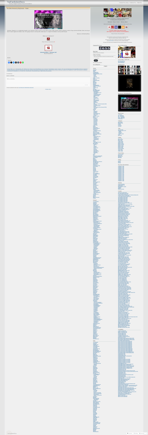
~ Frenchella (95, 376)
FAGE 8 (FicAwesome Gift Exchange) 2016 (125, 347)
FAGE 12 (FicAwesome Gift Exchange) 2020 (125, 350)
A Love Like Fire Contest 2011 (123, 194)
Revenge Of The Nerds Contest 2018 (124, 286)
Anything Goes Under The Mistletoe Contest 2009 (126, 206)
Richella (94, 411)
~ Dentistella (95, 390)
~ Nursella (94, 391)
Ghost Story (95, 131)
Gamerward (95, 249)
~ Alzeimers (95, 146)
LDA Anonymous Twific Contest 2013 (124, 259)
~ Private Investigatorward (97, 223)
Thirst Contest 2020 (121, 311)
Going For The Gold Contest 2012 (123, 249)
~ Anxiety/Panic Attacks (97, 94)
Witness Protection (96, 197)
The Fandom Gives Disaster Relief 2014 (124, 394)
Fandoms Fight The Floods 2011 (123, 384)
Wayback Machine (121, 189)
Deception (94, 89)
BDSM (94, 81)
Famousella (95, 370)
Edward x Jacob (120, 145)
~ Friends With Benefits (97, 130)
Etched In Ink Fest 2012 (122, 337)
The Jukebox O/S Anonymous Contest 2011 (125, 306)
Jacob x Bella (120, 149)
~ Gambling (95, 76)
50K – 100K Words (121, 116)
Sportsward (95, 300)
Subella (94, 421)
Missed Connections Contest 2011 (123, 272)
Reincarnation (95, 166)
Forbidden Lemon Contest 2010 (123, 245)
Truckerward (95, 329)
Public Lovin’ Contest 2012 (122, 285)
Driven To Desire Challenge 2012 (123, 234)
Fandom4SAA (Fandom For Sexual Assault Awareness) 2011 (128, 371)
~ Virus (94, 153)
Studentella (95, 420)
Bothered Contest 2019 (122, 219)
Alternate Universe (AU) (122, 130)
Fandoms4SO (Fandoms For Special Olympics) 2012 (126, 383)
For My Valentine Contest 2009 (123, 241)
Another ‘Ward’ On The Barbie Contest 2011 (125, 204)
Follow (96, 60)
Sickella (94, 415)
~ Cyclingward (95, 308)
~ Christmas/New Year (96, 136)
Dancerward (95, 233)
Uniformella (95, 424)
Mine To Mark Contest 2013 (122, 271)
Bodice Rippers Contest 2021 (123, 217)
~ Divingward (95, 309)
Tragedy (94, 189)
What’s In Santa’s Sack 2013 (122, 395)
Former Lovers (95, 129)
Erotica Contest (120, 236)
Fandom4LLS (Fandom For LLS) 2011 (124, 359)
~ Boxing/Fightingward (96, 305)
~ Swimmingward (96, 321)
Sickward (94, 293)
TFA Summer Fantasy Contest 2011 (124, 301)
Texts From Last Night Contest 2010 (124, 299)
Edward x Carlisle (121, 143)
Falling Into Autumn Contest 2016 (123, 237)
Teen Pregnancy (95, 185)
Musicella (94, 400)
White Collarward (96, 335)
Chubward (94, 220)
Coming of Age (95, 87)
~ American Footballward (97, 302)
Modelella (94, 397)
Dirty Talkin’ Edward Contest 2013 (123, 231)
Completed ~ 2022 (121, 169)
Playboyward (95, 279)
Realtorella (95, 409)
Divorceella (95, 369)
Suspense (94, 184)
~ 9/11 (94, 110)
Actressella (95, 343)
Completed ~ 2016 (121, 174)
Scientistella (95, 413)
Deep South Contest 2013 (122, 228)
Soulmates (95, 180)
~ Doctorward (95, 264)
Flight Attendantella (96, 372)
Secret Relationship (96, 173)
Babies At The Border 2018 (122, 331)
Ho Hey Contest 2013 (121, 251)
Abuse (94, 71)
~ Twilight (119, 131)
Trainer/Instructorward (96, 328)
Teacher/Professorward (97, 327)
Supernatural (95, 182)
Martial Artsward (96, 260)
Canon (119, 134)
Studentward (95, 324)
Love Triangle (95, 157)
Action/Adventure (96, 73)
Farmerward (95, 239)
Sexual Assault (95, 176)
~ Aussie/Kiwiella (96, 374)
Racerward (95, 285)
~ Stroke (94, 108)
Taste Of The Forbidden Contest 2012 (124, 297)
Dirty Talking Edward (96, 90)
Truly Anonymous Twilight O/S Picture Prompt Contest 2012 (127, 316)
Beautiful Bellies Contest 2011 (123, 211)
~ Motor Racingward (96, 314)
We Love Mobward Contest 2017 (123, 324)
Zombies (94, 198)
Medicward (95, 262)
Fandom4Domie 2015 (121, 356)
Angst (94, 78)
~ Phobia (94, 106)
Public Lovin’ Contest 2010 (122, 284)
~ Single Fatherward (96, 232)
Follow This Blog (96, 54)
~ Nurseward (95, 265)
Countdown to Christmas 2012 (123, 335)
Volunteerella (95, 426)
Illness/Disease (95, 143)
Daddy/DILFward (96, 231)
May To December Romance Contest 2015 (125, 267)
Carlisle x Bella (120, 141)
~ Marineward (95, 297)
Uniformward (95, 330)
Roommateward (95, 289)
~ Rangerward (95, 224)
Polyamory (95, 164)
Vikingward (95, 332)
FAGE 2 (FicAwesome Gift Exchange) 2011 (125, 342)
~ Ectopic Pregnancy (96, 190)
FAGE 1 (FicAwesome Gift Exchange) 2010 (125, 341)
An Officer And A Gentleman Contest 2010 (125, 203)
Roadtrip (94, 169)
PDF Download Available (122, 186)
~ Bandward (95, 271)
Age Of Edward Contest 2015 (123, 200)
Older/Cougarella (96, 402)
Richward (94, 288)
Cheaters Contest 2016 (122, 223)
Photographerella (96, 403)
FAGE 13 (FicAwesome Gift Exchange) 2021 (125, 351)
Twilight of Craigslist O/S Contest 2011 (124, 323)
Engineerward (95, 238)
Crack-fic (119, 124)
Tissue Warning (95, 188)
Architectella (95, 345)
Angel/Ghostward (96, 204)
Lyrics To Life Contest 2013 (122, 265)
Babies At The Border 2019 (122, 332)
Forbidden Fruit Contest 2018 (123, 244)
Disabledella (95, 367)
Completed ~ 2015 (121, 175)
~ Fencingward (95, 310)
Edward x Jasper (121, 146)
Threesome (95, 186)
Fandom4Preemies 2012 (122, 369)
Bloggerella (95, 354)
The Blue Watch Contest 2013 (123, 302)
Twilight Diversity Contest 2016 (123, 322)
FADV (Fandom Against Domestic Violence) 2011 (126, 338)
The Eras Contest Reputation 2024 (123, 304)
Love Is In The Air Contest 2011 (123, 262)
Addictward (95, 203)
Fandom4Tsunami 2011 (122, 375)
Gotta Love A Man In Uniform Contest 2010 (125, 250)
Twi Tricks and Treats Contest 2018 (124, 320)
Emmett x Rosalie (121, 148)
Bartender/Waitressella (97, 351)
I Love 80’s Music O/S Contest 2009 (124, 252)
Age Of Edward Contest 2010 (123, 198)
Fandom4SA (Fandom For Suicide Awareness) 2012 (126, 370)
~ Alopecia (95, 144)
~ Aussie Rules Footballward (97, 303)
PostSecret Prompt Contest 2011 (123, 283)
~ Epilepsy (94, 101)
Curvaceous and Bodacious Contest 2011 (125, 226)
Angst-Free (95, 79)
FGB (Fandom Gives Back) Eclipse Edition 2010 (126, 389)
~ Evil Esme (95, 121)
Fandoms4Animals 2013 (122, 381)
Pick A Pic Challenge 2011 (122, 279)
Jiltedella (94, 383)
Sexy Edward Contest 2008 (122, 290)
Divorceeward (95, 236)
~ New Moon (120, 132)
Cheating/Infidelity (96, 85)
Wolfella (94, 430)
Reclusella (95, 410)
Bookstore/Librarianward (97, 216)
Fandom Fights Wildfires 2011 (123, 380)
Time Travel (95, 187)
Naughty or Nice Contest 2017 (123, 273)
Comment (86, 84)
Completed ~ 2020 (121, 171)
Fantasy (94, 126)
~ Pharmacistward (96, 266)
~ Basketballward (96, 304)
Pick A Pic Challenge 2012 (122, 280)
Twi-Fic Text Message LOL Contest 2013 (124, 318)
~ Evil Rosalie (95, 125)
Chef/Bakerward (95, 219)
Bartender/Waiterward (96, 210)
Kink (94, 155)
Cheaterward (95, 218)
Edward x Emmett (121, 144)
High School (95, 134)
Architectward (95, 205)
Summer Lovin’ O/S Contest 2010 (123, 295)
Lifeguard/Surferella (96, 385)
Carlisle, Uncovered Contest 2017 (123, 221)
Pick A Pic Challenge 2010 (122, 278)
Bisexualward (95, 213)
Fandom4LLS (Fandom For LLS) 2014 (124, 361)
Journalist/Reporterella (97, 384)
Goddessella (95, 380)
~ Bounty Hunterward (96, 222)
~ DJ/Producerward (96, 272)
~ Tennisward (95, 322)
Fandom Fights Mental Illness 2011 (123, 379)
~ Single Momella (96, 399)
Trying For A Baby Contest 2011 (123, 317)
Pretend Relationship (96, 165)
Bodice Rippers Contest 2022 (123, 218)
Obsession (95, 160)
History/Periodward (96, 253)
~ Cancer (94, 148)
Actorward (95, 202)
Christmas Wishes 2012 (122, 334)
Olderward (94, 275)
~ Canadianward (95, 245)
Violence (94, 195)
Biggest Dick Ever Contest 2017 (123, 216)
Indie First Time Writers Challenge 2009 (124, 255)
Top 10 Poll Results (121, 62)
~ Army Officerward (96, 296)
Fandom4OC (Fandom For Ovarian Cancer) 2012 (126, 366)
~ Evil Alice (95, 118)
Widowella (94, 429)
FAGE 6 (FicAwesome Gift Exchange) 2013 (125, 345)
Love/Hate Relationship (97, 156)
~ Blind (94, 96)
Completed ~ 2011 (121, 178)
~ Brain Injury (95, 97)
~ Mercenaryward (96, 298)
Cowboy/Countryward (96, 227)
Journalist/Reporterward (97, 257)
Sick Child (94, 177)
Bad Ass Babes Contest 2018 (123, 208)
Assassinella (95, 347)
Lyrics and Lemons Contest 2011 (123, 264)
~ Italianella (95, 377)
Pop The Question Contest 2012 (123, 282)
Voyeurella (95, 427)
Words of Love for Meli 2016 (122, 396)
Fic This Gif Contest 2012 (122, 238)
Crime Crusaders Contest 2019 (123, 225)
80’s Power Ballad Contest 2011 (123, 193)
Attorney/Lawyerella (96, 348)
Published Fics (133, 2)
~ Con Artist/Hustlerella (97, 363)
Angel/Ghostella (95, 344)
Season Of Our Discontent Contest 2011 (124, 288)
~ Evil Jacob (95, 122)
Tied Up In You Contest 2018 (122, 312)
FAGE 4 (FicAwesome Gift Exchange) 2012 (125, 343)
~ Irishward (95, 247)
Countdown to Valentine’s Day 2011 (124, 336)
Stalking (94, 181)
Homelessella (95, 382)
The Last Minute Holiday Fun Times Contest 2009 (126, 307)
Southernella (95, 417)
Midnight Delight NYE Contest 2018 (124, 270)
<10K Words (120, 114)
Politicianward (95, 280)
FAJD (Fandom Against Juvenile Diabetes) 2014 (126, 352)
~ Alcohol (94, 74)
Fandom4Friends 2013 (121, 357)
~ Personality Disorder (96, 105)
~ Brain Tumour (95, 147)
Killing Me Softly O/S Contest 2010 (123, 258)
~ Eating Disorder (96, 100)
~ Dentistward (95, 263)
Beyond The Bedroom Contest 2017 (124, 214)
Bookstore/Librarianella (97, 356)
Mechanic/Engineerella (97, 388)
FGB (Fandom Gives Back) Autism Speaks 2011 (126, 387)
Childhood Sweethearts (97, 86)
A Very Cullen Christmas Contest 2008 (124, 196)
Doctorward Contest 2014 (122, 233)
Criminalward (95, 228)
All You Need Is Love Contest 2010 (123, 202)
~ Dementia (95, 149)
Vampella (94, 425)
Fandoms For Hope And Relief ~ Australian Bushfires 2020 (127, 385)
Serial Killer (95, 175)
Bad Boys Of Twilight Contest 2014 (123, 209)
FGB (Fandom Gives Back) (122, 386)
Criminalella (95, 362)
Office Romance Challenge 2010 (123, 275)
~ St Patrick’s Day (96, 138)
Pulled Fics (139, 2)
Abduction (94, 69)
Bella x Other (120, 140)
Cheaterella (95, 359)
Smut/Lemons (95, 179)
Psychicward (95, 284)
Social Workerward (96, 294)
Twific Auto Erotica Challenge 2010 (123, 321)
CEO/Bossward (95, 217)
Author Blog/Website (121, 185)
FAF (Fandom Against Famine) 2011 (124, 340)
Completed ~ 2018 (121, 172)
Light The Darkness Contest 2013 (123, 260)
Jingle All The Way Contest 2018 (123, 257)
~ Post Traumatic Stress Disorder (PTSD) (100, 107)
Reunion (94, 168)
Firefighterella (95, 371)
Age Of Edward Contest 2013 (123, 199)
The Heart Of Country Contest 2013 (124, 305)
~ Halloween (95, 137)
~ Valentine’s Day (96, 139)
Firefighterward (95, 241)
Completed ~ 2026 (121, 166)
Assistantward (95, 208)
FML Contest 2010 (121, 240)
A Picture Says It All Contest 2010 (123, 195)
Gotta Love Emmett (96, 133)
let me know (111, 40)
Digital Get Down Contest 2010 (123, 229)
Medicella (94, 389)
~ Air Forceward (95, 295)
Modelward (95, 269)
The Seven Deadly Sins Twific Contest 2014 (125, 310)
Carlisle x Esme (120, 142)
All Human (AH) (120, 129)
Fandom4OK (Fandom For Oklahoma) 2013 (125, 367)
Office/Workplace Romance (97, 161)
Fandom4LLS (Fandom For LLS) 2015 (124, 362)
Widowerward (95, 336)
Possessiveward (96, 282)
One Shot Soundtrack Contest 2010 (124, 276)
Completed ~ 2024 (121, 167)
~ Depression (95, 150)
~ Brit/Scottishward (96, 244)
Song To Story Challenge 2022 (123, 294)
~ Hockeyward (95, 312)
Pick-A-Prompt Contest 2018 (122, 281)
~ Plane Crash (95, 114)
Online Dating (95, 163)
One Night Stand (95, 162)
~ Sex (94, 77)
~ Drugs (94, 75)
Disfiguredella (95, 368)
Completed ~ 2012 (121, 177)
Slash (94, 178)
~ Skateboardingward (96, 318)
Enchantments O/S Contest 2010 (123, 235)
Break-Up (94, 83)
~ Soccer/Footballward (96, 320)
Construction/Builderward (97, 221)
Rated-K (119, 161)
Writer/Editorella (95, 431)
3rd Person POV (120, 154)
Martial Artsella (95, 387)
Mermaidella (95, 396)
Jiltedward (94, 256)
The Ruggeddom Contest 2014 (123, 309)
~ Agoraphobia (95, 91)
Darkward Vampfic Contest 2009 (123, 227)
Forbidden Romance (96, 128)
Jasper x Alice (120, 150)
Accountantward (96, 201)
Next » (50, 89)
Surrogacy (95, 183)
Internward (95, 255)
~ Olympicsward (95, 315)
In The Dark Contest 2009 (122, 254)
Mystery (94, 159)
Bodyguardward (95, 215)
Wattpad (119, 188)
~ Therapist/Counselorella (97, 395)
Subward (94, 325)
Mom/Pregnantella (96, 398)
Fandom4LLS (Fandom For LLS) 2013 (124, 360)
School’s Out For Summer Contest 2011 (124, 287)
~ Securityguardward (96, 225)
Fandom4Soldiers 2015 (122, 372)
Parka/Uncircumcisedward (97, 276)
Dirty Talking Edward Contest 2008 (123, 232)
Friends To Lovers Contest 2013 (123, 246)
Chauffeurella (95, 358)
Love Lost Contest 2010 (122, 263)
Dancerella (95, 365)
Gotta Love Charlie (96, 132)
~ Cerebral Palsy (96, 98)
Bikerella (94, 353)
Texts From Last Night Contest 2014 (124, 300)
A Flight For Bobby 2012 (122, 330)
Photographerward (96, 277)
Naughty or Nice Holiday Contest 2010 (124, 274)
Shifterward (95, 291)
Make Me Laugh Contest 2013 (123, 266)
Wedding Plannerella (96, 428)
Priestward (95, 283)
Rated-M (119, 162)
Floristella (94, 373)
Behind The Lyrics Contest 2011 (123, 212)
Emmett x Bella (120, 147)
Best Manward (95, 212)
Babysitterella (95, 349)
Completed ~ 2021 (121, 170)
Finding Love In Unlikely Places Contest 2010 (125, 239)
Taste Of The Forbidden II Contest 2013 (124, 298)
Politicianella (95, 404)
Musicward (95, 270)
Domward (94, 237)
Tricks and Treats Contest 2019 (123, 315)
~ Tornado (94, 115)
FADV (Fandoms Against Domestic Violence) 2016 (126, 339)
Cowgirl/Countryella (96, 361)
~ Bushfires (95, 112)
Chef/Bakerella (95, 360)
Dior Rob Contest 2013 (122, 230)
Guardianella (95, 381)
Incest (94, 154)
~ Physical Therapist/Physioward (98, 267)
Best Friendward (96, 211)
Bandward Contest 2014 (122, 210)
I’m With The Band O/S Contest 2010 (124, 253)
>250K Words (120, 118)
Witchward (95, 337)
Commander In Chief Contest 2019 (123, 224)
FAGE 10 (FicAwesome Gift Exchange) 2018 (125, 348)
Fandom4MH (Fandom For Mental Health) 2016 (125, 364)
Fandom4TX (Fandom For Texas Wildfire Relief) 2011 (126, 377)
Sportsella (94, 418)
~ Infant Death (95, 191)
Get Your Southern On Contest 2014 (124, 247)
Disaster (94, 109)
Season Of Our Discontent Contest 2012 (124, 289)
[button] (127, 87)
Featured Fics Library (124, 2)
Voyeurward (95, 334)
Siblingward (95, 292)
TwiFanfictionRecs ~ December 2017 (48, 52)
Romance (94, 170)
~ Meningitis (95, 151)
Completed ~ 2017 (121, 173)
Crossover (120, 125)
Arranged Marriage (96, 80)
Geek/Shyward (95, 251)
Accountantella (95, 342)
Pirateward (95, 278)
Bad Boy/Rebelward (96, 209)
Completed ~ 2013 (121, 176)
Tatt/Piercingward (96, 326)
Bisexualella (95, 352)
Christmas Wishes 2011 (122, 333)
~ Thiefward (95, 230)
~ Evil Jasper (95, 123)
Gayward (94, 250)
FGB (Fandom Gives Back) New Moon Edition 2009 (126, 390)
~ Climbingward (95, 307)
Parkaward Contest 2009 (122, 277)
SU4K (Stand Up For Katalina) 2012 (124, 393)
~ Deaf (94, 99)
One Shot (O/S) (120, 123)
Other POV (120, 157)
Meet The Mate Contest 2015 (122, 268)
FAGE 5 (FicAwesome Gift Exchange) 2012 (125, 344)
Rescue (94, 167)
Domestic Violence (96, 116)
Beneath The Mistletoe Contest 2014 (124, 213)
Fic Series (119, 126)
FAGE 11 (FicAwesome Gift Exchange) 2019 (125, 349)
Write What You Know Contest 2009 (124, 327)
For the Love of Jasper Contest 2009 (124, 243)
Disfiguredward (95, 235)
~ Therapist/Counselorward (97, 268)
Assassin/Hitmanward (96, 207)
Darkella (94, 366)
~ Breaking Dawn (121, 133)
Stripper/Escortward (96, 323)
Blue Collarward (95, 214)
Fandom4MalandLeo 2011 (122, 363)
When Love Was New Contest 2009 (124, 325)
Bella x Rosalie (120, 139)
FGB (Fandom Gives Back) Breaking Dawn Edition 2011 (127, 388)
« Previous (47, 89)
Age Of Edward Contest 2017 (123, 201)
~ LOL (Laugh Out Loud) (97, 142)
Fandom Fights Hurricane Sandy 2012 (124, 378)
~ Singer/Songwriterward (97, 274)
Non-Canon (120, 135)
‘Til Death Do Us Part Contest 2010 (123, 313)
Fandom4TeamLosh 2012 (122, 373)
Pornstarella (95, 406)
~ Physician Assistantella (97, 393)
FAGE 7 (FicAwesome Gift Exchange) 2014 (125, 346)
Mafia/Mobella (95, 386)
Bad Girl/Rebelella (96, 350)
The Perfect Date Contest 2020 (123, 308)
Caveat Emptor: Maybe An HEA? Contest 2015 (125, 222)
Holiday (94, 135)
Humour (94, 141)
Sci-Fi (94, 172)
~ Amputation (95, 93)
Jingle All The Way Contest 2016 (123, 256)
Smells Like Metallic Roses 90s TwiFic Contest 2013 (126, 292)
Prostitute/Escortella (96, 407)
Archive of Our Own (121, 184)
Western (94, 196)
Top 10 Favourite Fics (121, 61)
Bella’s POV (120, 155)
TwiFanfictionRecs (16, 2)
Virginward (95, 333)
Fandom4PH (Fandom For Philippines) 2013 (125, 368)
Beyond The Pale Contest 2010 (123, 215)
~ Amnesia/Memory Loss (97, 92)
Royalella (94, 412)
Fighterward (95, 240)
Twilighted (119, 187)
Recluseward (95, 287)
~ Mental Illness (95, 152)
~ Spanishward (95, 248)
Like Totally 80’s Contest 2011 (123, 261)
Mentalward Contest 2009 (122, 269)
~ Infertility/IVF (95, 102)
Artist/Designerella (96, 346)
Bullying (94, 84)
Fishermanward (95, 242)
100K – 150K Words (121, 117)
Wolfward (94, 338)
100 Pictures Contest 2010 (122, 192)
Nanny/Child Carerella (96, 401)
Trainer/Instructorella (96, 423)
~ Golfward (95, 311)
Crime (94, 88)
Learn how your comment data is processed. (26, 87)
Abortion (94, 70)
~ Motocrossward (96, 313)
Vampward (95, 331)
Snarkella (94, 416)
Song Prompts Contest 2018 (122, 293)
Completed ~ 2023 (121, 168)
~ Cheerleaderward (96, 306)
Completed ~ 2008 (121, 180)
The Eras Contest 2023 (122, 303)
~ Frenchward (95, 246)
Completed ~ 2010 (121, 179)
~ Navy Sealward (96, 299)
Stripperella (95, 419)
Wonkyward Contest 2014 (122, 326)
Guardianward (95, 252)
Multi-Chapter (120, 122)
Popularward (95, 281)
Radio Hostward (95, 286)
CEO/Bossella (95, 357)
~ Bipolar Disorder (96, 95)
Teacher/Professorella (96, 422)
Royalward (95, 290)
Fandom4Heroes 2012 (121, 358)
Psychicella (95, 408)
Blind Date (94, 82)
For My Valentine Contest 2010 (123, 242)
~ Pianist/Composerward (97, 273)
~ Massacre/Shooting (96, 113)
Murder (94, 158)
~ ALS (94, 145)
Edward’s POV (120, 156)
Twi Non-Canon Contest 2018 (123, 319)
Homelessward (95, 254)
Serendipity (95, 174)
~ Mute (94, 103)
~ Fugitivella (95, 364)
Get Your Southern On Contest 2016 (124, 248)
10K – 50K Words (121, 115)
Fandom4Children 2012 (122, 355)
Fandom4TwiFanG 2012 (122, 376)
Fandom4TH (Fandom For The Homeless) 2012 (125, 374)
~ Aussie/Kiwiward (96, 243)
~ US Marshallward (96, 226)
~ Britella (94, 375)
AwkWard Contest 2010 (122, 207)
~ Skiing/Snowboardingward (97, 319)
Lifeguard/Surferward (96, 258)
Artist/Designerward (96, 206)
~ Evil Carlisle (95, 119)
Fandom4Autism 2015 (121, 353)
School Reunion (95, 171)
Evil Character (95, 117)
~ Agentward (95, 301)
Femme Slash (95, 127)
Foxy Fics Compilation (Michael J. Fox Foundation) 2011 (127, 391)
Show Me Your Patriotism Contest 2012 (124, 291)
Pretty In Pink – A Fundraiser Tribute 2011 (125, 392)
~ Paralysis (95, 104)
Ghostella (94, 379)
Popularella (95, 405)
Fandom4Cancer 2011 (121, 354)
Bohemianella (95, 355)
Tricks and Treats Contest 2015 (123, 314)
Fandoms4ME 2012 (121, 382)
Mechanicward (95, 261)
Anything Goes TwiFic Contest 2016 (124, 205)
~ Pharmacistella (96, 394)
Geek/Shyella (95, 378)
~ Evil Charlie (95, 120)
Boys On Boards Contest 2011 (123, 220)
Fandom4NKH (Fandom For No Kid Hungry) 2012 (126, 365)
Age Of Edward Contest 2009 (123, 197)
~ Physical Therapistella (97, 392)
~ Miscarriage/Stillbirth (96, 192)
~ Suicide (94, 193)
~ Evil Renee (95, 124)
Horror (94, 140)
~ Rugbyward (95, 317)
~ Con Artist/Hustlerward (97, 229)
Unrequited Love (96, 194)
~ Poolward (95, 316)
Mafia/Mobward (95, 259)
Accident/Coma (95, 72)
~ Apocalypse (95, 111)
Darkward (94, 234)
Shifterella (94, 414)
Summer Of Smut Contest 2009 (123, 296)
